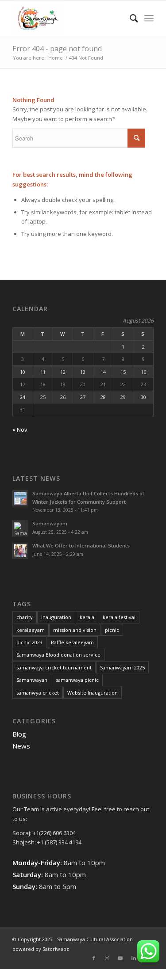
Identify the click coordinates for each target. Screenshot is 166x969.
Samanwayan (31, 679)
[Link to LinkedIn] (133, 958)
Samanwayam (49, 523)
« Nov (19, 429)
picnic (112, 630)
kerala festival (119, 617)
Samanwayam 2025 (122, 667)
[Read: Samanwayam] (20, 528)
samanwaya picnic (77, 679)
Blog (19, 734)
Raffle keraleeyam (72, 642)
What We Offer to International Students (81, 545)
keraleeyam (30, 630)
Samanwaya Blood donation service (58, 654)
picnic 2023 (29, 642)
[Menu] (149, 18)
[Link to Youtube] (120, 958)
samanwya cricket (37, 692)
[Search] (129, 18)
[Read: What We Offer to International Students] (20, 551)
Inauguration (56, 617)
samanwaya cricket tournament (54, 667)
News (21, 745)
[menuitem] (129, 18)
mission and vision (75, 630)
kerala (87, 617)
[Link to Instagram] (107, 958)
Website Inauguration (92, 692)
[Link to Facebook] (93, 958)
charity (24, 617)
